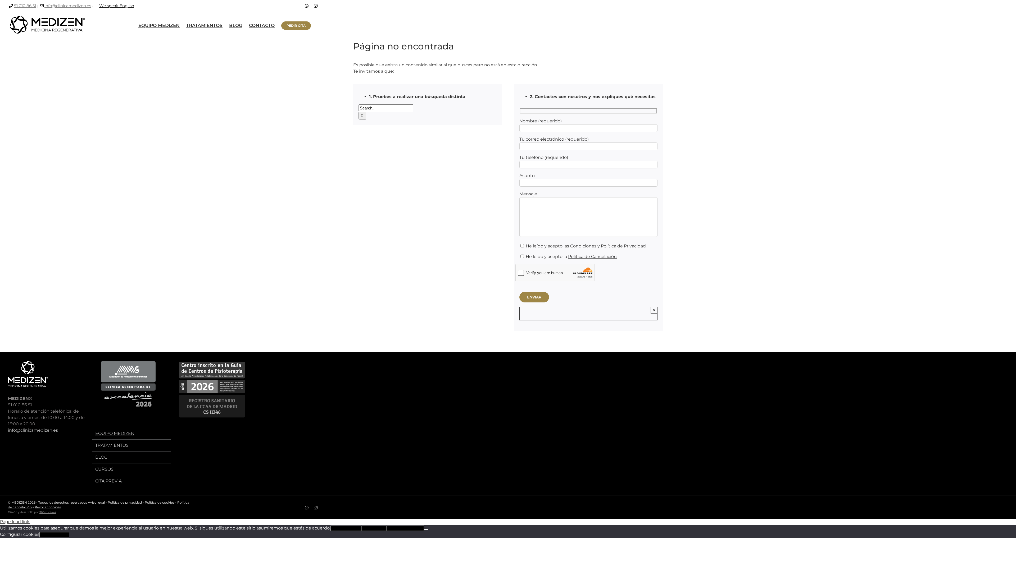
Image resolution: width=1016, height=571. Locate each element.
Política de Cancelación (592, 256)
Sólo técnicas (374, 528)
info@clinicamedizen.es (67, 5)
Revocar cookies (48, 507)
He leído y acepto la (571, 256)
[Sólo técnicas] (426, 529)
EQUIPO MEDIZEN (114, 433)
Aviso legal (96, 502)
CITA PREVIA (108, 480)
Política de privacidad (125, 502)
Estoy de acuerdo (346, 528)
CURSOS (104, 469)
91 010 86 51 (25, 5)
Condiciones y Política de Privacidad (608, 245)
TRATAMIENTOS (112, 445)
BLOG (101, 457)
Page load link (15, 521)
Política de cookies (159, 502)
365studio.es (47, 512)
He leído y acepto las (585, 245)
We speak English (116, 5)
